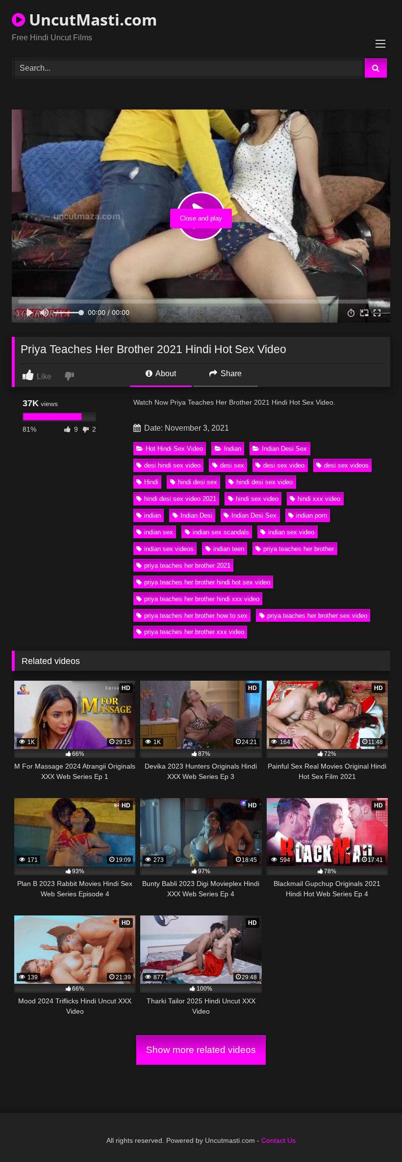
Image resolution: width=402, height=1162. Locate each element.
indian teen (228, 549)
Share (230, 373)
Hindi (151, 482)
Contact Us (278, 1140)
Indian (232, 448)
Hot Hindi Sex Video (174, 448)
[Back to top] (371, 1132)
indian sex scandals (221, 532)
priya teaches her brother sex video (317, 615)
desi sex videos (346, 465)
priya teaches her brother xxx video (194, 632)
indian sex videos (169, 549)
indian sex (158, 532)
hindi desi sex (197, 482)
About (165, 373)
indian (152, 515)
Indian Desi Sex (284, 448)
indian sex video (291, 532)
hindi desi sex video (264, 482)
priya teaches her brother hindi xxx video (201, 599)
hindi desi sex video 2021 (180, 498)
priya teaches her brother (298, 549)
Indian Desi (196, 515)
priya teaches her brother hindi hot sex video (207, 582)
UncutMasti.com (91, 19)
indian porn (311, 515)
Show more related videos (201, 1050)
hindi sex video (257, 498)
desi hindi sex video (172, 465)
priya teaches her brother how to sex (196, 615)
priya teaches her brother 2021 (187, 565)
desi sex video (283, 465)
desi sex (232, 465)
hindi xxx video (319, 498)
